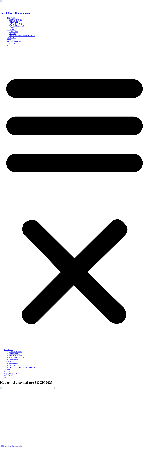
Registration (15, 24)
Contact (11, 43)
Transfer (13, 359)
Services (8, 369)
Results (8, 371)
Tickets (12, 34)
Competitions (15, 20)
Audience (11, 30)
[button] (74, 197)
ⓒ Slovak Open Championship (11, 446)
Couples (11, 18)
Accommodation (17, 26)
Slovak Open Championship (15, 13)
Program (13, 32)
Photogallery (11, 373)
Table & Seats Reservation (22, 36)
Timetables (14, 22)
